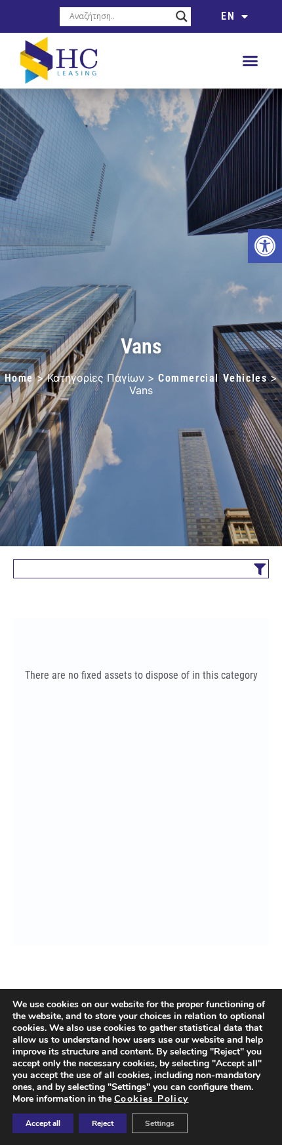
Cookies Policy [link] (151, 1099)
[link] (265, 246)
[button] (250, 61)
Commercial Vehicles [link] (212, 378)
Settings (159, 1123)
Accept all (43, 1123)
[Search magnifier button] (181, 16)
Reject (102, 1123)
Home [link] (19, 378)
